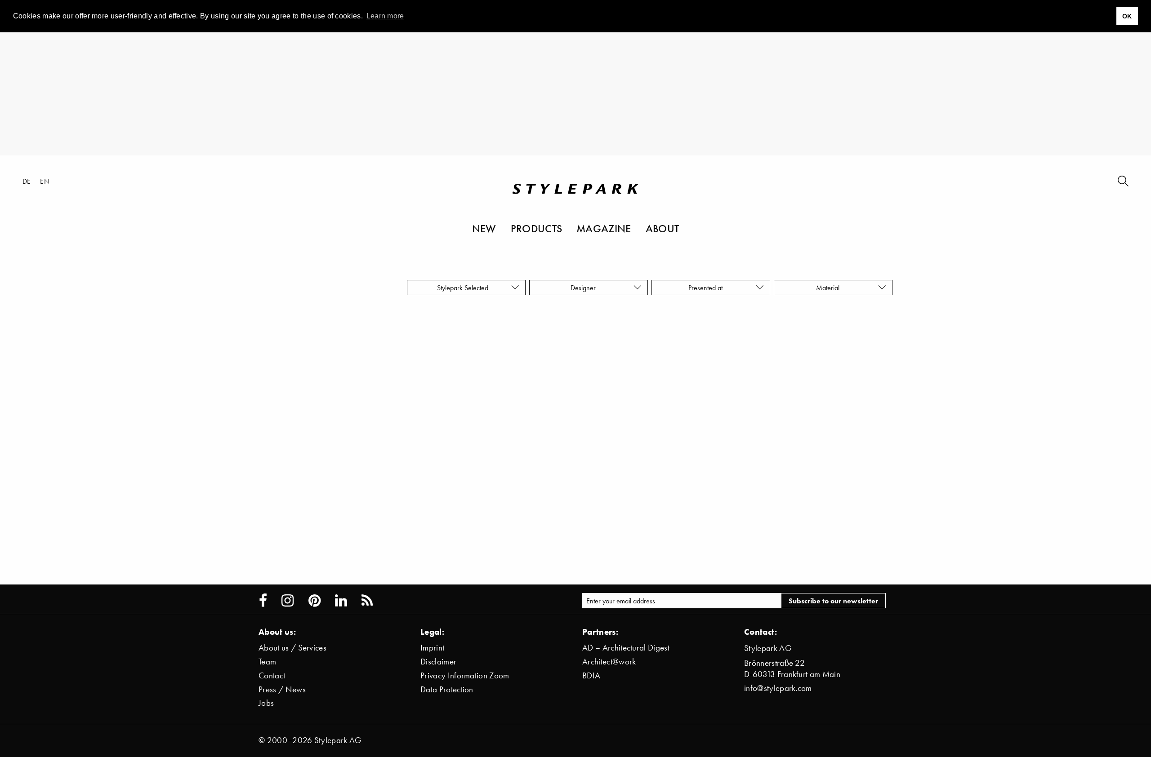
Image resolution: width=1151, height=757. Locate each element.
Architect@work (609, 661)
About (662, 228)
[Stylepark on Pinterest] (314, 601)
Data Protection (446, 689)
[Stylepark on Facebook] (263, 601)
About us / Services (292, 647)
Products (536, 228)
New (484, 228)
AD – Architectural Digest (625, 647)
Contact (272, 675)
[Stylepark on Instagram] (287, 601)
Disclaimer (438, 661)
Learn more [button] (385, 16)
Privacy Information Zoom (464, 675)
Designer (585, 287)
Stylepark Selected (462, 287)
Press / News (282, 689)
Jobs (266, 703)
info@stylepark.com (778, 688)
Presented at (707, 287)
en (44, 181)
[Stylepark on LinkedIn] (341, 601)
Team (267, 661)
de (26, 181)
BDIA (591, 675)
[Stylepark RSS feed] (367, 601)
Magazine (603, 228)
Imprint (432, 647)
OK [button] (1127, 16)
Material (829, 287)
